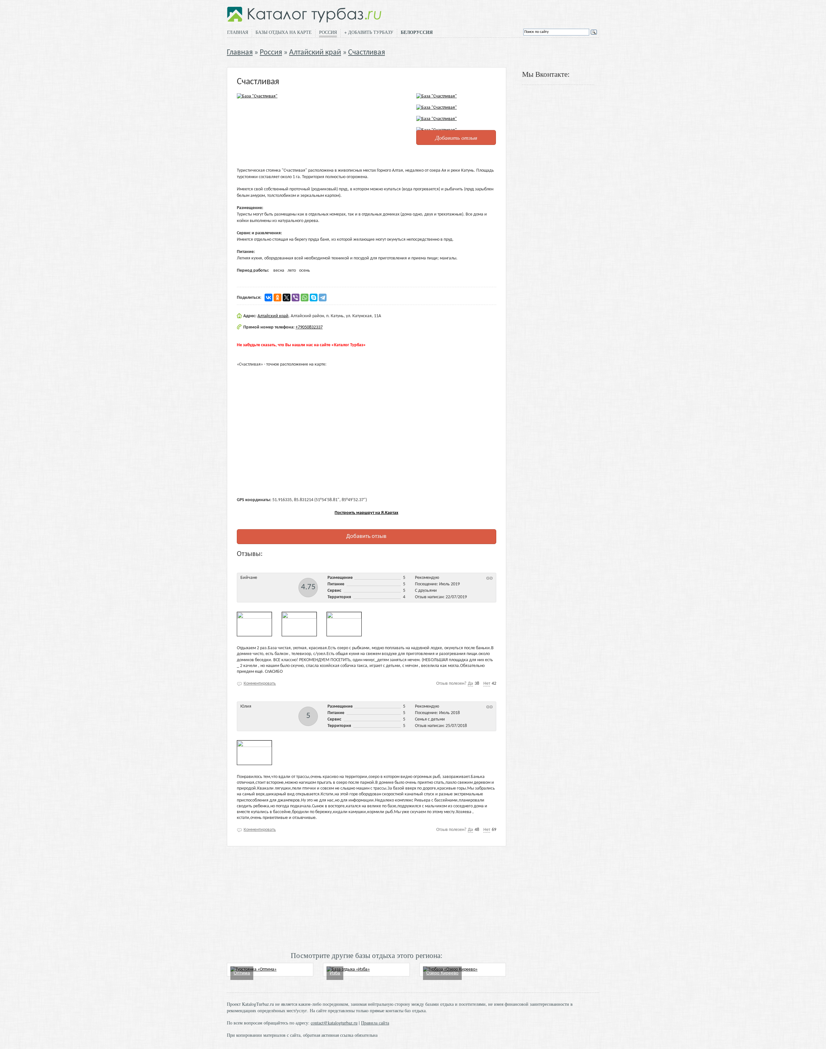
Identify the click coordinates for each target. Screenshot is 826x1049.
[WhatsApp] (304, 297)
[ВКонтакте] (268, 297)
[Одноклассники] (277, 297)
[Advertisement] (366, 898)
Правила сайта (375, 1023)
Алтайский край (315, 52)
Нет (486, 683)
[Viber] (295, 297)
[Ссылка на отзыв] (489, 578)
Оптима (242, 972)
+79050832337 (309, 327)
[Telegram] (323, 297)
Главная (237, 32)
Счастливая (366, 52)
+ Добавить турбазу (368, 32)
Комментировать (260, 683)
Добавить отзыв (456, 137)
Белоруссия (417, 32)
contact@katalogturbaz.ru (334, 1023)
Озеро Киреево (442, 972)
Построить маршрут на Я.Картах (366, 512)
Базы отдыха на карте (284, 32)
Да (470, 683)
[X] (286, 297)
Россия (328, 32)
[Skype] (313, 297)
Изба (335, 972)
